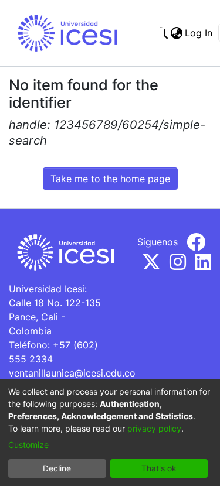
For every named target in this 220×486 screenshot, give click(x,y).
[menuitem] (176, 33)
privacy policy (154, 428)
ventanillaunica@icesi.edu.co (72, 373)
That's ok (159, 468)
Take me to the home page (110, 178)
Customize (28, 445)
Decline (57, 468)
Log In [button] (199, 33)
